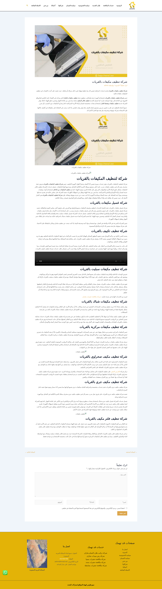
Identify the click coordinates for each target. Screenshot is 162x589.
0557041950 (64, 559)
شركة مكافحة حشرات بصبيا (95, 559)
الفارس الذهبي (115, 371)
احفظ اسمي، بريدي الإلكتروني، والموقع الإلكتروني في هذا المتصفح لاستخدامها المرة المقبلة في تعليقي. (93, 508)
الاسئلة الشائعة (35, 5)
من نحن (46, 5)
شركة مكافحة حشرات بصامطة (96, 565)
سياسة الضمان (70, 5)
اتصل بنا (125, 549)
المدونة (117, 85)
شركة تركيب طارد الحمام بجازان (95, 553)
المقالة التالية (30, 452)
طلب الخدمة (96, 5)
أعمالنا (53, 5)
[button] (27, 5)
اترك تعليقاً (124, 85)
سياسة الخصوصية (83, 5)
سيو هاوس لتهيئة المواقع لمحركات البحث (80, 585)
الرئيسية (119, 5)
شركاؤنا (60, 5)
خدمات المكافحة (108, 5)
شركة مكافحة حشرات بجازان (91, 297)
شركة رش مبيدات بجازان (96, 556)
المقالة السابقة (131, 452)
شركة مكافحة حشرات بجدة (95, 562)
